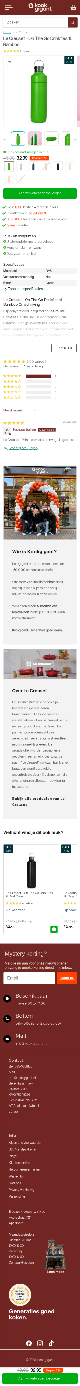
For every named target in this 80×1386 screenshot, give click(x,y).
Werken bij (16, 1176)
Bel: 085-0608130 (20, 1066)
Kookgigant (45, 1360)
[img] (13, 423)
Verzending (17, 1196)
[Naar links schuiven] (5, 140)
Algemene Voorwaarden (25, 1142)
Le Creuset (22, 32)
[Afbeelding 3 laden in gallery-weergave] (51, 139)
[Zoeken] (73, 22)
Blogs (13, 1156)
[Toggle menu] (8, 7)
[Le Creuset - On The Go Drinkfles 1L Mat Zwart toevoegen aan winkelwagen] (54, 929)
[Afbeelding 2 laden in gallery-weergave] (35, 139)
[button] (73, 7)
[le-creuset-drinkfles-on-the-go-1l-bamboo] (9, 167)
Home (7, 32)
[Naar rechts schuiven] (75, 140)
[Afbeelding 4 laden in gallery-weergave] (68, 139)
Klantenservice (19, 1163)
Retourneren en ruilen (24, 1169)
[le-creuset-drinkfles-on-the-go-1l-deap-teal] (33, 167)
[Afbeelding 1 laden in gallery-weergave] (18, 139)
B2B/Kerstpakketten (23, 1149)
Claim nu (67, 978)
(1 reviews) (24, 51)
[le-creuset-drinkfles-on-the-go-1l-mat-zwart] (58, 167)
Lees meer (55, 1272)
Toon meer (64, 348)
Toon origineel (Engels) (23, 448)
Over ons (15, 1183)
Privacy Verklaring (21, 1190)
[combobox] (40, 22)
